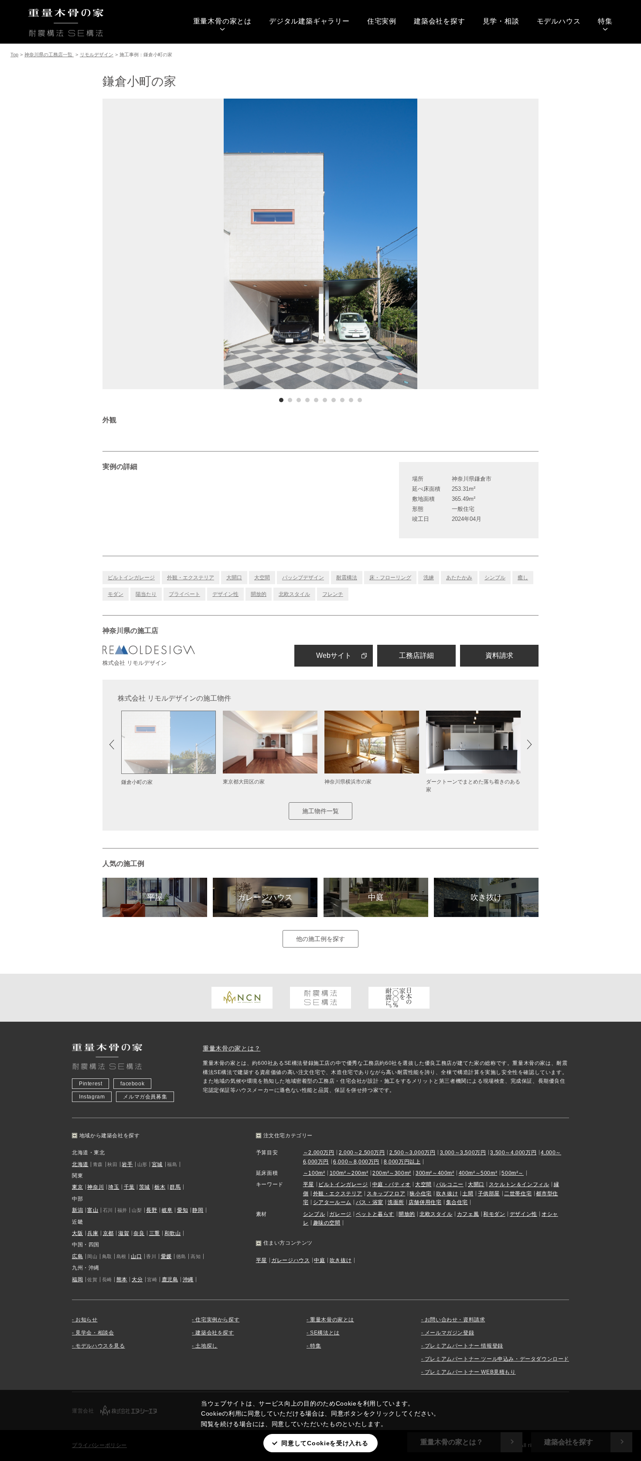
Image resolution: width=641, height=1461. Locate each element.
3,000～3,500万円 (463, 1153)
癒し (523, 578)
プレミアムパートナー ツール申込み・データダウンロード (497, 1359)
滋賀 (123, 1233)
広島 (77, 1256)
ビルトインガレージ (131, 578)
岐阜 (167, 1210)
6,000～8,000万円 (356, 1162)
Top (14, 54)
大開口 (234, 578)
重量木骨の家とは (222, 21)
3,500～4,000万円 (513, 1153)
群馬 (175, 1187)
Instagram (92, 1097)
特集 (605, 21)
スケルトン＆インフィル (519, 1184)
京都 (108, 1233)
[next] (429, 244)
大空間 (262, 578)
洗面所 (396, 1202)
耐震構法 (346, 578)
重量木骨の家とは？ (231, 1048)
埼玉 (113, 1187)
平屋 (155, 897)
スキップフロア (386, 1194)
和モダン (494, 1214)
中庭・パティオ (391, 1184)
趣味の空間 (327, 1223)
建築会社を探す (439, 21)
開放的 (258, 594)
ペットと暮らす (375, 1214)
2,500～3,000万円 (412, 1153)
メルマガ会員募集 (145, 1097)
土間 (467, 1194)
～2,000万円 (318, 1153)
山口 (136, 1256)
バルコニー (450, 1184)
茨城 (144, 1187)
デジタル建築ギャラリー (309, 21)
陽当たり (146, 594)
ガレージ (340, 1214)
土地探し (206, 1346)
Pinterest (90, 1084)
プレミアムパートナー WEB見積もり (470, 1372)
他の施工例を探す (320, 938)
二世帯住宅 (518, 1194)
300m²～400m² (435, 1173)
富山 (92, 1210)
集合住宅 (457, 1202)
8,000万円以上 (402, 1162)
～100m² (314, 1173)
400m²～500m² (478, 1173)
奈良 (138, 1233)
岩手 (127, 1164)
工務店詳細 (416, 655)
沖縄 (188, 1279)
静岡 (197, 1210)
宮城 (157, 1164)
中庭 (376, 897)
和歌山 (172, 1233)
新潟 (77, 1210)
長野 (151, 1210)
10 (359, 400)
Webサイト (333, 655)
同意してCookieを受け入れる (324, 1443)
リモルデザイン (96, 54)
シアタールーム (332, 1202)
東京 (77, 1187)
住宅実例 (381, 21)
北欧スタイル (294, 594)
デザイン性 (225, 594)
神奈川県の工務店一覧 (49, 54)
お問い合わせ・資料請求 (455, 1320)
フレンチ (332, 594)
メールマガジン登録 (449, 1333)
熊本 (121, 1279)
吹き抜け (486, 897)
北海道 (80, 1164)
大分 (137, 1279)
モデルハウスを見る (100, 1346)
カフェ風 (468, 1214)
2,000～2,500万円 (362, 1153)
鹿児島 (170, 1279)
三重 (154, 1233)
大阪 (77, 1233)
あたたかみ (459, 578)
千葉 (129, 1187)
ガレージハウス (265, 897)
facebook (132, 1084)
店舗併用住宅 (425, 1202)
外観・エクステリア (190, 578)
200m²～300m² (391, 1173)
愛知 (182, 1210)
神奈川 (95, 1187)
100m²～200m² (349, 1173)
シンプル (494, 578)
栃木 (159, 1187)
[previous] (211, 244)
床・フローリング (390, 578)
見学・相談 (501, 21)
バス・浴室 (369, 1202)
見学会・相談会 (94, 1333)
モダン (115, 594)
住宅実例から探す (217, 1320)
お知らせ (86, 1320)
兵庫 (92, 1233)
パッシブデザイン (303, 578)
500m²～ (512, 1173)
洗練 (428, 578)
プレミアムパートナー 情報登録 (464, 1346)
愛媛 (166, 1256)
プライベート (184, 594)
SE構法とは (325, 1333)
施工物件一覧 (320, 810)
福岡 (77, 1279)
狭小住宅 (420, 1194)
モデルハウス (559, 21)
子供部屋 (489, 1194)
